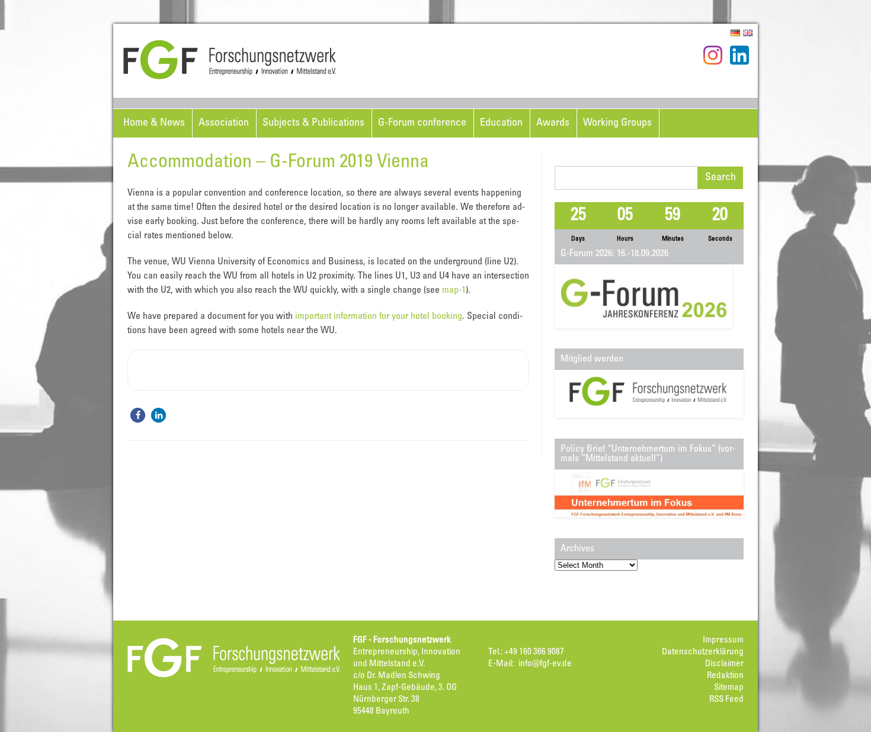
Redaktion (725, 676)
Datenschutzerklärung (703, 652)
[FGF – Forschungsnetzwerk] (230, 77)
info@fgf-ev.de (545, 664)
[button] (137, 415)
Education (501, 123)
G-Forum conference (422, 123)
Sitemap (729, 687)
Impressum (723, 640)
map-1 (454, 290)
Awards (552, 123)
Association (223, 123)
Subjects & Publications (313, 123)
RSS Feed (726, 699)
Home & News (154, 123)
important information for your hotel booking (378, 316)
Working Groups (617, 123)
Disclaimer (724, 664)
